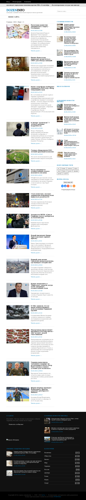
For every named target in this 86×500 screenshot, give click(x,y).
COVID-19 (65, 173)
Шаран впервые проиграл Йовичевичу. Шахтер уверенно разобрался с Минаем (41, 390)
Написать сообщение (16, 424)
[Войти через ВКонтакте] (62, 186)
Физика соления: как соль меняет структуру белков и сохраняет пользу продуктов (65, 428)
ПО (58, 168)
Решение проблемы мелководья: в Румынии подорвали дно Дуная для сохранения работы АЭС (62, 439)
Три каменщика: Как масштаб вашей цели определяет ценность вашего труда (71, 52)
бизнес (64, 171)
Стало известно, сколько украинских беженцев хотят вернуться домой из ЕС (42, 195)
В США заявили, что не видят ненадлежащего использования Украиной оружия (41, 308)
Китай (59, 173)
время (69, 171)
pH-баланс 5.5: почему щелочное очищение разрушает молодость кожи (71, 131)
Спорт (46, 483)
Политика (47, 452)
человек (70, 168)
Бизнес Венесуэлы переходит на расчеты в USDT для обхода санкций (41, 59)
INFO (15, 10)
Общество (47, 456)
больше (63, 168)
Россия (46, 469)
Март (19, 22)
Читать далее (36, 51)
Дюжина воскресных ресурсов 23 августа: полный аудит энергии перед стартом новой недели (72, 75)
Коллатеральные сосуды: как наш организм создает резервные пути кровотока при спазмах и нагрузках (71, 40)
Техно (46, 476)
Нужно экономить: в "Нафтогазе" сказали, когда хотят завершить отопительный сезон (42, 286)
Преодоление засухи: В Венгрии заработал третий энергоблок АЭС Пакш (71, 63)
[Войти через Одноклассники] (74, 186)
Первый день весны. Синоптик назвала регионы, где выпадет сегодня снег (42, 261)
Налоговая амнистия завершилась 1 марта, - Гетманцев (40, 26)
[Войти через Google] (71, 186)
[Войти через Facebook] (65, 186)
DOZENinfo (57, 496)
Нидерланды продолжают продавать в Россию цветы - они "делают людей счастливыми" (42, 332)
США (59, 171)
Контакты (27, 2)
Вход (8, 2)
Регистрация (17, 2)
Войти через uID (68, 182)
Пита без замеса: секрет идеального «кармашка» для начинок (70, 154)
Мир (45, 463)
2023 (14, 22)
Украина (76, 171)
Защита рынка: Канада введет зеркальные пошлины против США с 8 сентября (72, 27)
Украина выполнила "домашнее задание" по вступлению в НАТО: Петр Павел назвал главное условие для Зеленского (41, 365)
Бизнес (46, 459)
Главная (9, 22)
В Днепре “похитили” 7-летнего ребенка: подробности (40, 124)
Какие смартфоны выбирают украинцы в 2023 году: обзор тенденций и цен (42, 88)
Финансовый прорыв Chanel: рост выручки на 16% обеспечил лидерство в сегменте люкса (71, 119)
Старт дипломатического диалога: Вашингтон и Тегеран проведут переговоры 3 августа (71, 143)
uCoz (43, 495)
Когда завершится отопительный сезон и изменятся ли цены (40, 171)
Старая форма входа (68, 189)
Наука (46, 479)
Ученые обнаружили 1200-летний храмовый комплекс (42, 150)
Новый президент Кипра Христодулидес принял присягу (41, 237)
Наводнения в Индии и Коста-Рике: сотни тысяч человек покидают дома (64, 419)
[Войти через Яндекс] (68, 186)
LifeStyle (47, 473)
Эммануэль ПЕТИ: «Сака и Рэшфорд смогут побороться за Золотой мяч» (42, 216)
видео (76, 168)
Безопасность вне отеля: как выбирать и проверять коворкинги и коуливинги (71, 107)
